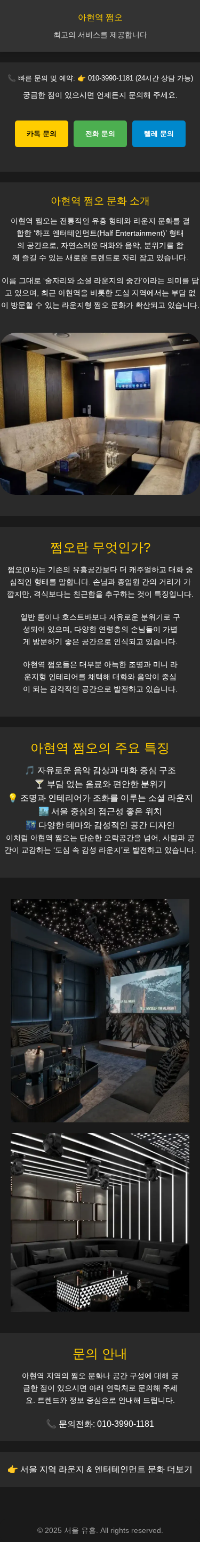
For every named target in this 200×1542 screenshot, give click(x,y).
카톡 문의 (42, 134)
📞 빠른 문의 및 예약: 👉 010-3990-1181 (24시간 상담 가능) (100, 78)
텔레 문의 (159, 134)
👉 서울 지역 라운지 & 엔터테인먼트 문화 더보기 (100, 1469)
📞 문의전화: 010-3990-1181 (100, 1423)
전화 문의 (100, 134)
